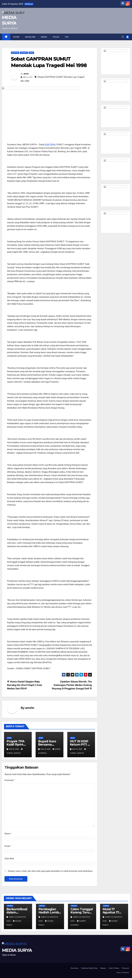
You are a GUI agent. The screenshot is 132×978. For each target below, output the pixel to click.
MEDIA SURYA (17, 950)
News (44, 37)
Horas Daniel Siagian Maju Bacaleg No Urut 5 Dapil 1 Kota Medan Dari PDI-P (24, 685)
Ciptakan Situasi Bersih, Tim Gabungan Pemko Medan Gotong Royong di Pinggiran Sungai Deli (72, 685)
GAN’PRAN (50, 144)
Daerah (10, 905)
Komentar (10, 780)
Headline (30, 37)
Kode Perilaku (114, 968)
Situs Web (9, 858)
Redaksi (103, 968)
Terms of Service (122, 972)
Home (16, 37)
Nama (8, 834)
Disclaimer (75, 968)
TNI (66, 37)
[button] (123, 37)
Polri (56, 37)
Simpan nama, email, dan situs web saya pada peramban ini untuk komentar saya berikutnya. (50, 871)
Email (8, 846)
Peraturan (125, 968)
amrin (26, 74)
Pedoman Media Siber (89, 968)
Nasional (23, 52)
